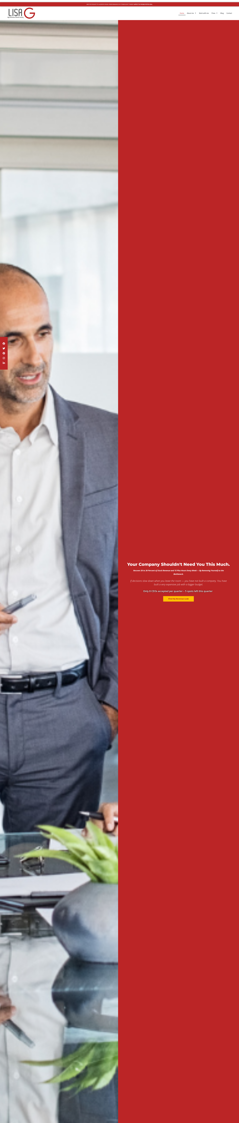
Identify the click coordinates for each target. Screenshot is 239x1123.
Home (182, 13)
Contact (229, 13)
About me (190, 13)
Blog (222, 13)
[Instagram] (3, 358)
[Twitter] (3, 348)
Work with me (204, 13)
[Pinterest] (3, 353)
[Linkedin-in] (3, 363)
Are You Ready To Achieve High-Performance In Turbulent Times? (119, 4)
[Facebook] (3, 343)
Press (213, 13)
